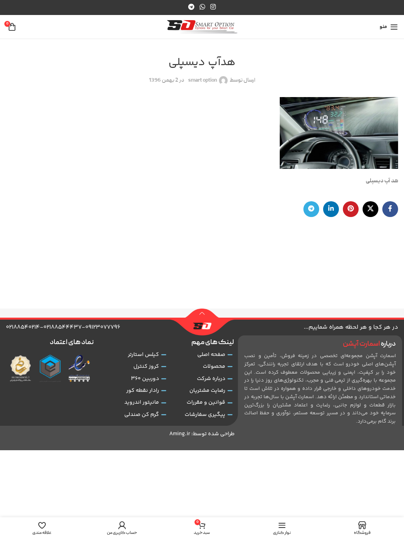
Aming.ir (179, 434)
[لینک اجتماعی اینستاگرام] (213, 7)
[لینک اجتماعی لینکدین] (331, 209)
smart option (202, 80)
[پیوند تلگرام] (191, 7)
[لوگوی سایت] (202, 27)
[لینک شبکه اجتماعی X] (370, 209)
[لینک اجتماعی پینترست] (351, 209)
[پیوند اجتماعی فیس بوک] (390, 209)
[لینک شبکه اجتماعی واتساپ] (202, 7)
